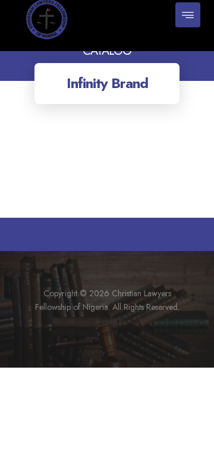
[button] (187, 14)
